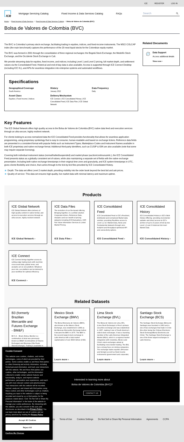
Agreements (152, 419)
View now (157, 61)
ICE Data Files (62, 238)
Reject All (27, 428)
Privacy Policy (36, 409)
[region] (27, 393)
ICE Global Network (23, 238)
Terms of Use (66, 419)
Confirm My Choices (15, 433)
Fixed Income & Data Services (22, 21)
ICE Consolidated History (154, 238)
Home (6, 21)
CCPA (166, 419)
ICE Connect (19, 280)
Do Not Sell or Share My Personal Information (120, 419)
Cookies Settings (85, 419)
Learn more (61, 359)
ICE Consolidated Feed (110, 238)
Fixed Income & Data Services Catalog (50, 21)
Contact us (92, 393)
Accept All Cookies (27, 420)
